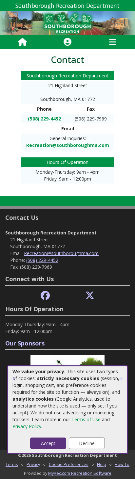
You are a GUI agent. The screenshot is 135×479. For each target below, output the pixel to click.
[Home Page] (22, 42)
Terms (12, 464)
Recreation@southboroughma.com (67, 145)
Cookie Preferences (68, 464)
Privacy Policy (26, 426)
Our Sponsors (25, 343)
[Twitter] (89, 295)
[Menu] (112, 42)
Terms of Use (86, 419)
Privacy (33, 464)
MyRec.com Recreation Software (79, 473)
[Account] (67, 42)
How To (122, 464)
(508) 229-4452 (44, 119)
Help (101, 464)
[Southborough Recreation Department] (67, 23)
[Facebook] (45, 295)
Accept (48, 443)
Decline (87, 443)
